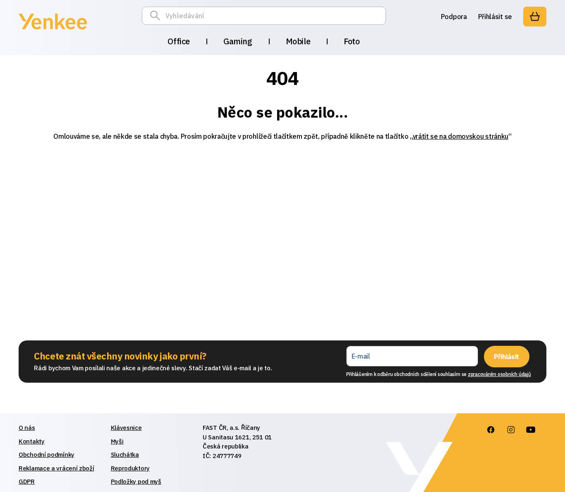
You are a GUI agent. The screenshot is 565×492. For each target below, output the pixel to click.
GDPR (27, 481)
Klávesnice (126, 428)
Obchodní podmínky (46, 454)
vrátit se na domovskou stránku (460, 136)
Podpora (454, 16)
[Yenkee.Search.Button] (157, 16)
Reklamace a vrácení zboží (56, 468)
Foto (351, 41)
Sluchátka (125, 454)
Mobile (298, 41)
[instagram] (510, 430)
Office (179, 41)
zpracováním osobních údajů (499, 374)
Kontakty (32, 441)
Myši (117, 441)
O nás (27, 428)
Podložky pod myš (136, 481)
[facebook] (490, 430)
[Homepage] (53, 31)
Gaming (237, 41)
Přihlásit (506, 356)
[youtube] (530, 430)
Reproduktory (130, 468)
